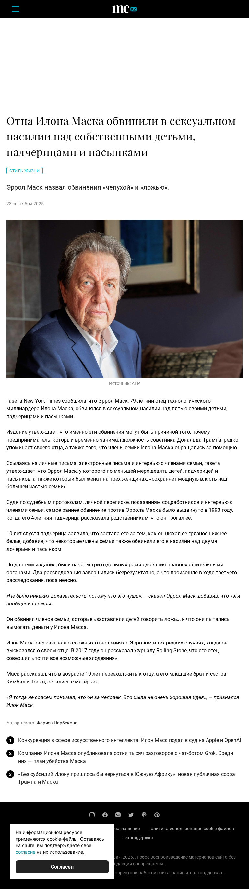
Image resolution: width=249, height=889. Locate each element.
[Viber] (144, 814)
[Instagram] (92, 814)
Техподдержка (138, 837)
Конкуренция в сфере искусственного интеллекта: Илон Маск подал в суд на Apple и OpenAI (129, 740)
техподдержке (208, 872)
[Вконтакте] (118, 814)
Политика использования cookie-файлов (191, 828)
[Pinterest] (157, 814)
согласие (25, 852)
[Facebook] (105, 814)
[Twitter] (131, 814)
